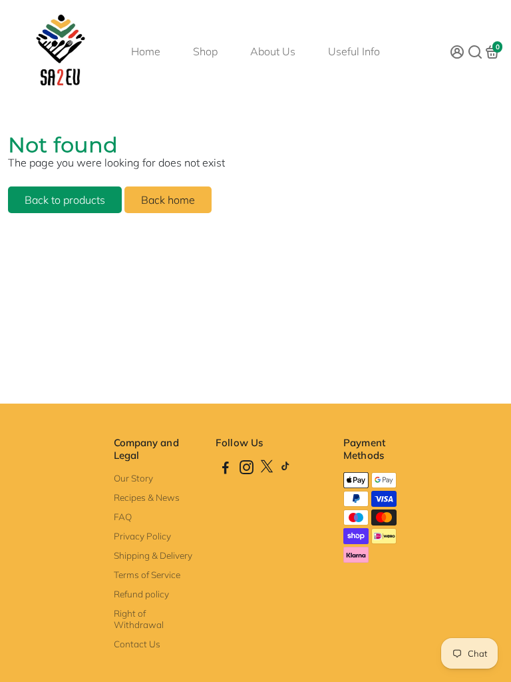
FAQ (123, 516)
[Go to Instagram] (246, 469)
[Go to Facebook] (225, 469)
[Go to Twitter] (266, 469)
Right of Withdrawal (139, 618)
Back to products (65, 199)
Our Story (133, 478)
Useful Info (354, 51)
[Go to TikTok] (285, 469)
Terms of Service (147, 574)
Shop (205, 51)
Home (145, 51)
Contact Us (137, 643)
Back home (168, 199)
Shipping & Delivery (153, 555)
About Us (272, 51)
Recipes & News (147, 497)
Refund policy (141, 593)
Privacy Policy (142, 535)
